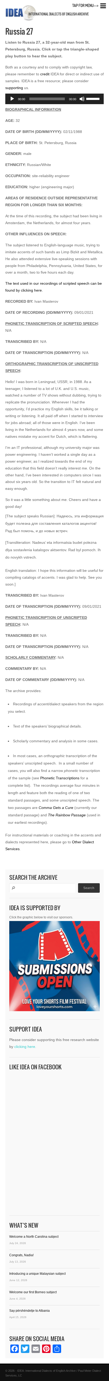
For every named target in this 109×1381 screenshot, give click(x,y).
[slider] (93, 98)
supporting (14, 88)
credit (44, 74)
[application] (54, 99)
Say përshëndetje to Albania (29, 1310)
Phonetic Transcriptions (59, 778)
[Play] (12, 99)
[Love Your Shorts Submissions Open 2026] (54, 967)
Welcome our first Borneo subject (33, 1292)
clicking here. (25, 1046)
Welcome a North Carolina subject (33, 1236)
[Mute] (82, 99)
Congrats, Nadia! (21, 1255)
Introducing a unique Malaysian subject (37, 1273)
